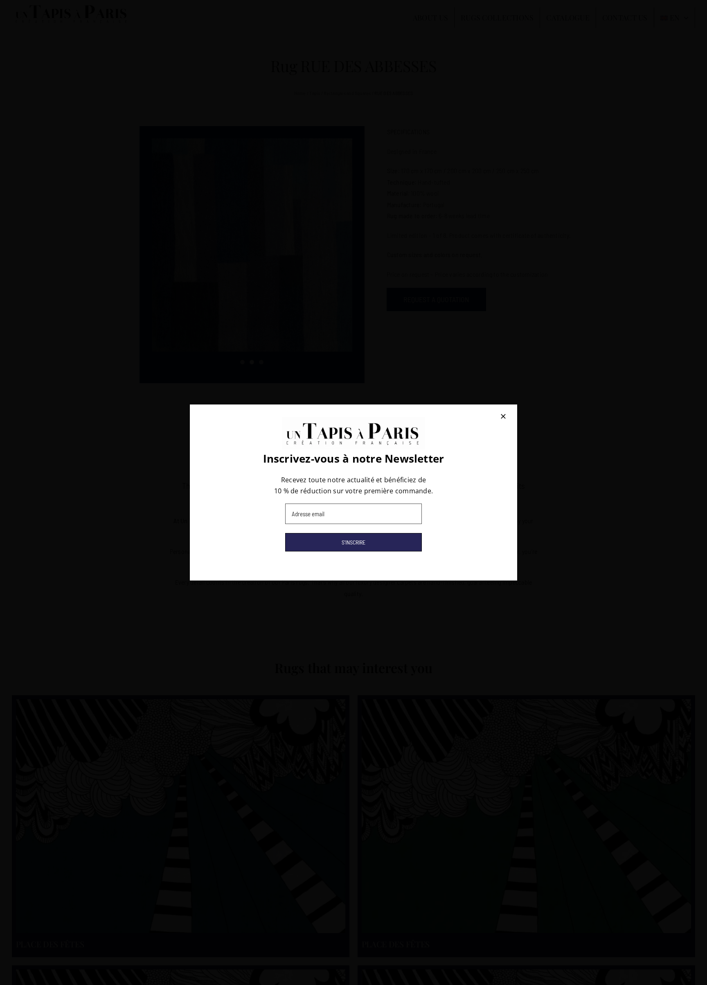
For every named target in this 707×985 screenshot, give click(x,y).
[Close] (503, 416)
